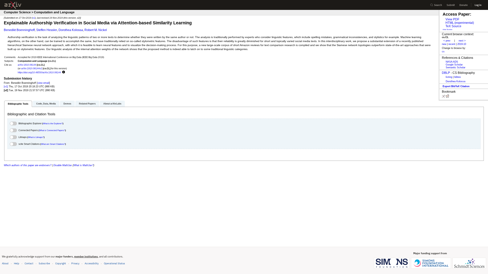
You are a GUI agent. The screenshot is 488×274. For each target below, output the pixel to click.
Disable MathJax (62, 165)
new (444, 44)
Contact (29, 263)
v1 (34, 18)
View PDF (452, 19)
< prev (446, 40)
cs (443, 51)
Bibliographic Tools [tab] (18, 104)
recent (451, 44)
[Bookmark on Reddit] (447, 97)
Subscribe (44, 263)
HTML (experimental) (459, 22)
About (5, 263)
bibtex (457, 77)
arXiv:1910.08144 (27, 65)
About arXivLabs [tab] (112, 103)
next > (462, 40)
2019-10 (461, 44)
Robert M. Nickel (95, 30)
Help (16, 263)
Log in (478, 5)
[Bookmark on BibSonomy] (444, 97)
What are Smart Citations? (53, 144)
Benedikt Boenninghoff (19, 30)
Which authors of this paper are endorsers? (27, 165)
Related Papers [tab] (87, 103)
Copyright (60, 263)
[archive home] (13, 5)
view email (43, 82)
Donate (463, 5)
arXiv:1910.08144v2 (31, 68)
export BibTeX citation (456, 86)
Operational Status (114, 263)
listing (449, 77)
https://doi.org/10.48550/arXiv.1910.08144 (39, 72)
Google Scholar (454, 64)
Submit (451, 5)
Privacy (75, 263)
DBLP (446, 72)
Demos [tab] (67, 103)
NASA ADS (452, 61)
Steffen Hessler (46, 30)
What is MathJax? (83, 165)
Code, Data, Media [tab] (46, 103)
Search (438, 5)
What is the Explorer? (53, 123)
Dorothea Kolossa (71, 30)
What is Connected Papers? (52, 130)
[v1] (6, 86)
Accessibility (92, 263)
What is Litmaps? (36, 137)
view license (447, 29)
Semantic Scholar (455, 67)
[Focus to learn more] (63, 72)
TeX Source (453, 26)
